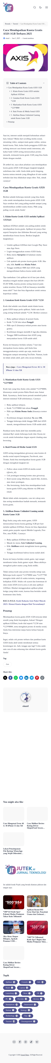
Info (40, 982)
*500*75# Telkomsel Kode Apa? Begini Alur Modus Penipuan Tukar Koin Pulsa (37, 939)
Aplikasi (10, 982)
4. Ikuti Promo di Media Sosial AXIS (25, 111)
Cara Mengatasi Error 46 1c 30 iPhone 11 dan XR (13, 824)
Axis (7, 664)
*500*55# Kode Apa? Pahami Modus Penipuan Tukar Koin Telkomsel (13, 914)
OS (39, 993)
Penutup (11, 122)
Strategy (25, 1010)
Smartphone (11, 1004)
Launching (11, 993)
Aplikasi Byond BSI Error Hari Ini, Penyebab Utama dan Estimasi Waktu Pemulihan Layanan (37, 912)
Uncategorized (28, 1021)
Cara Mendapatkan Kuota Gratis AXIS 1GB (25, 88)
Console (26, 982)
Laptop (24, 988)
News (26, 993)
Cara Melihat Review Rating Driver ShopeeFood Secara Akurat (35, 825)
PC (8, 999)
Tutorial (10, 1021)
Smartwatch (29, 1004)
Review (37, 999)
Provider (22, 999)
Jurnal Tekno (25, 1055)
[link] (5, 678)
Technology (11, 1016)
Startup (9, 1010)
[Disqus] (25, 756)
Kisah (9, 988)
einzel (26, 706)
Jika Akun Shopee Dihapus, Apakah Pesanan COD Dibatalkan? (10, 938)
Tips (27, 1016)
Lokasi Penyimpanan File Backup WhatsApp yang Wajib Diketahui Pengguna (12, 851)
